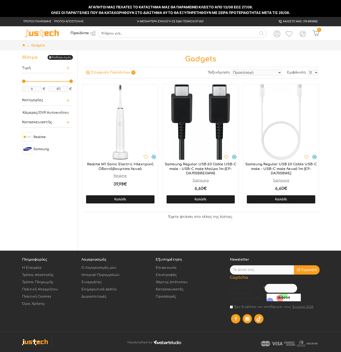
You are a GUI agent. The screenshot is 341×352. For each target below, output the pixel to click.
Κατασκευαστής (37, 122)
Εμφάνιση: (296, 72)
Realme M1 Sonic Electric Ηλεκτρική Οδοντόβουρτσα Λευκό (120, 166)
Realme (120, 176)
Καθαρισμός (61, 57)
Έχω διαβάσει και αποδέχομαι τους (274, 307)
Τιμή (26, 68)
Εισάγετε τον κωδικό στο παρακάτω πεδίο (246, 293)
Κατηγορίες (32, 100)
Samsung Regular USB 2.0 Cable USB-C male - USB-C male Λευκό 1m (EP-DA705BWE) (281, 168)
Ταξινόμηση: (219, 72)
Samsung (201, 181)
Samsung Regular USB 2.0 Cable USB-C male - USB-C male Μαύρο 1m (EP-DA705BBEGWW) (200, 168)
